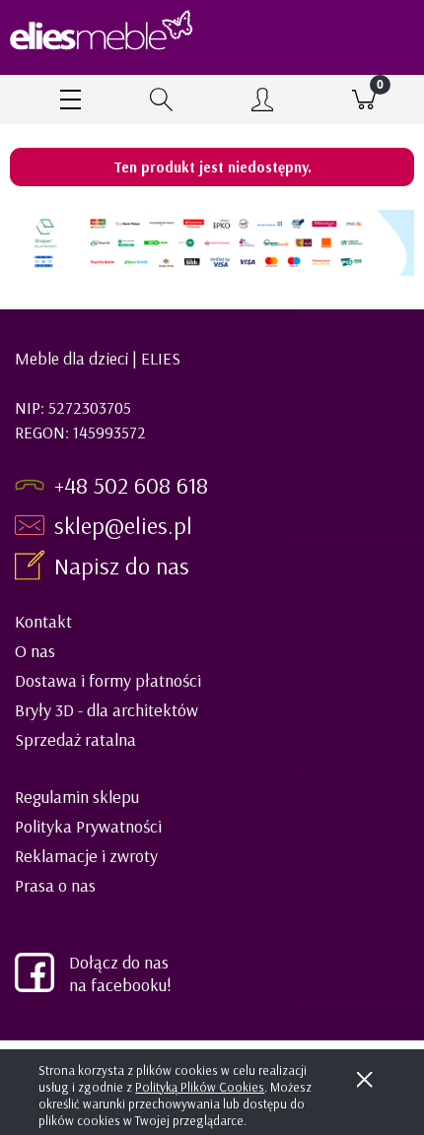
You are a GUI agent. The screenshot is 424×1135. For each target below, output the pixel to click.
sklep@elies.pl (123, 525)
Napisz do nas (124, 565)
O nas (35, 650)
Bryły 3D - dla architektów (106, 710)
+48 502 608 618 (131, 485)
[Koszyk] (364, 99)
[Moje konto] (263, 102)
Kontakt (43, 621)
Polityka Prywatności (88, 826)
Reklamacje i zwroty (86, 855)
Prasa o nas (55, 885)
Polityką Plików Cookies (199, 1087)
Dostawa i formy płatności (108, 680)
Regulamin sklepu (77, 796)
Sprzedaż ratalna (75, 739)
